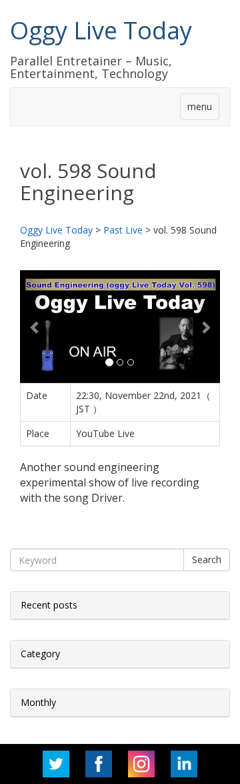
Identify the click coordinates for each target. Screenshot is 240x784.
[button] (35, 326)
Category (40, 653)
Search (206, 559)
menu (199, 106)
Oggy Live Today (101, 30)
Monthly (38, 702)
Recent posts (49, 605)
